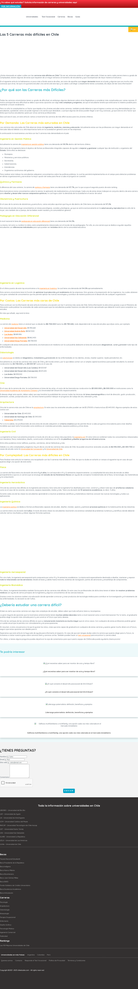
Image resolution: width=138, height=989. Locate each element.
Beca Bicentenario (7, 874)
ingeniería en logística (48, 288)
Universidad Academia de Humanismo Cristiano (18, 390)
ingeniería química (9, 507)
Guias (77, 17)
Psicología (4, 902)
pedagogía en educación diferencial (35, 221)
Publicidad (4, 936)
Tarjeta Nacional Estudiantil (10, 859)
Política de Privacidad (57, 960)
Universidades (32, 17)
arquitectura (39, 407)
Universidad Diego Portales (15, 341)
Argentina (31, 955)
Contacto (18, 960)
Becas (70, 17)
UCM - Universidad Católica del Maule (14, 822)
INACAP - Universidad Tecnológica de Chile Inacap (18, 825)
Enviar (69, 791)
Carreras (61, 17)
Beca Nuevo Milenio (7, 870)
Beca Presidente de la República (12, 863)
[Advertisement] (69, 54)
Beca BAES (4, 882)
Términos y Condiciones (76, 960)
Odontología (4, 910)
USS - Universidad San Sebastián (12, 833)
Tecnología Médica (7, 929)
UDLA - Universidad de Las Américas (13, 840)
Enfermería (4, 921)
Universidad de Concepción (31, 449)
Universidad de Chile (54, 449)
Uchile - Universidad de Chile (10, 844)
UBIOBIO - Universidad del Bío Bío (12, 810)
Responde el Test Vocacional (35, 960)
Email (2, 759)
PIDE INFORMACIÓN (10, 6)
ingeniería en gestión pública (32, 144)
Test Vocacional (48, 17)
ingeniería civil (79, 437)
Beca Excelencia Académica (10, 889)
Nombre (3, 756)
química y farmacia (42, 187)
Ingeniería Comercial (7, 932)
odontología (7, 358)
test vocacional (84, 635)
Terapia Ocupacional (7, 917)
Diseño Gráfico (5, 925)
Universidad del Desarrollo (15, 328)
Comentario (4, 777)
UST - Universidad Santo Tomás (12, 829)
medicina (14, 324)
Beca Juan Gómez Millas (9, 878)
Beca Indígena (5, 867)
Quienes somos (7, 960)
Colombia (40, 955)
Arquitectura (4, 906)
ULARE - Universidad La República (12, 837)
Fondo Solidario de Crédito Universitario (15, 885)
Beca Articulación (6, 893)
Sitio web (3, 762)
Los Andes (8, 334)
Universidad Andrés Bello (14, 331)
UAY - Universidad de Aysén (10, 814)
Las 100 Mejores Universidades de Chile (14, 945)
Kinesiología (4, 913)
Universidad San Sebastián (15, 338)
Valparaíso (8, 420)
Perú (48, 955)
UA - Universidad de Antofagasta (12, 818)
